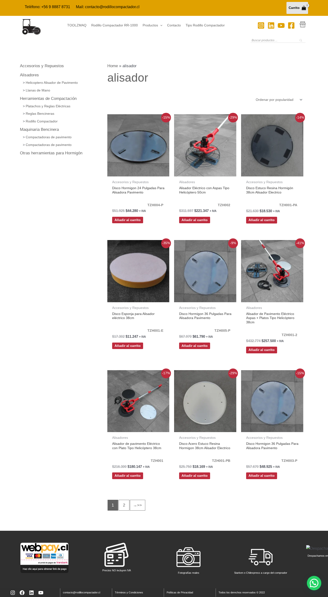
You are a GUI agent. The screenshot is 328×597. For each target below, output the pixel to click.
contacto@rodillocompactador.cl (112, 7)
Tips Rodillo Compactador (205, 25)
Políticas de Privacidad (180, 592)
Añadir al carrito (128, 220)
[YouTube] (281, 25)
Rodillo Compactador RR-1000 (114, 25)
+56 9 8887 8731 (55, 7)
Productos (150, 25)
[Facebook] (291, 25)
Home (112, 66)
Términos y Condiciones (129, 592)
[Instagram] (261, 25)
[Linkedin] (271, 25)
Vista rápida (138, 171)
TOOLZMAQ (76, 25)
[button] (160, 25)
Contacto (174, 25)
